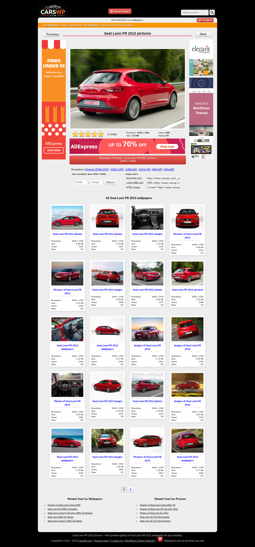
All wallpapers (92, 25)
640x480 (169, 169)
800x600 (157, 169)
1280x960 (131, 169)
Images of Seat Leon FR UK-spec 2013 (159, 509)
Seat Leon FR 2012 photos (67, 234)
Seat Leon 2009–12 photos (61, 517)
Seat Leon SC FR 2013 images (155, 517)
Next (203, 34)
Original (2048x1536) (97, 169)
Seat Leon (76, 25)
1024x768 (144, 169)
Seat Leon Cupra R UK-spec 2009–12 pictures (70, 513)
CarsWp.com (85, 540)
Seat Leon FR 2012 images (147, 234)
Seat (65, 25)
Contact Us (117, 540)
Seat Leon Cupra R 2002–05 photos (65, 521)
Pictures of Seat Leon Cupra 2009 (64, 505)
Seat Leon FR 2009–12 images (62, 509)
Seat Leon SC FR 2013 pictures (155, 521)
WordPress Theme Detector (140, 540)
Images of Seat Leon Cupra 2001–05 (157, 505)
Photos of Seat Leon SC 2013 (154, 513)
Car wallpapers (51, 25)
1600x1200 (117, 169)
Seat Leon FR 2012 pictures (187, 289)
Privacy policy (101, 540)
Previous (52, 34)
